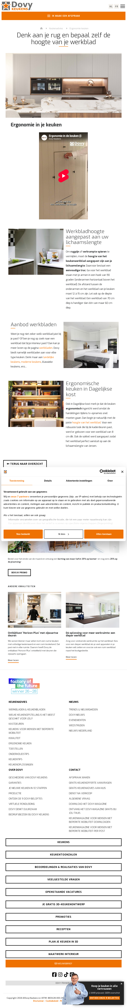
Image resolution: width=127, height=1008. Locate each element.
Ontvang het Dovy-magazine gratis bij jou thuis (92, 811)
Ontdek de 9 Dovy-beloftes (25, 798)
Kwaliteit (14, 738)
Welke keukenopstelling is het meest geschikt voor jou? (32, 716)
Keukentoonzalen (63, 854)
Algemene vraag (79, 798)
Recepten (63, 929)
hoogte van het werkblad (86, 422)
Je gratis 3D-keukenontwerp (63, 904)
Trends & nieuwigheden (83, 709)
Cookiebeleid (52, 1001)
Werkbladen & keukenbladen (27, 709)
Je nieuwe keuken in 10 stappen (28, 788)
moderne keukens (31, 362)
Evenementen (77, 720)
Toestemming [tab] (16, 480)
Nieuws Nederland (80, 730)
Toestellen (16, 748)
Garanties (15, 782)
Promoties (63, 916)
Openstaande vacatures (63, 892)
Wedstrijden (77, 725)
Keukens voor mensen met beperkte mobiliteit (31, 731)
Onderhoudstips (19, 754)
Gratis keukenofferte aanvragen (90, 782)
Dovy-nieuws (77, 714)
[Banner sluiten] (122, 472)
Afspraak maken (79, 777)
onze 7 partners (20, 496)
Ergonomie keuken (79, 28)
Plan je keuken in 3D (63, 941)
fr (116, 6)
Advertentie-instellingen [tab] (79, 480)
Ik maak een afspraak (65, 16)
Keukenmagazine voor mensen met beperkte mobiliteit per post (90, 829)
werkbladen (46, 348)
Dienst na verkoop (80, 793)
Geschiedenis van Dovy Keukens (28, 777)
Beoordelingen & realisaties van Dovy (63, 867)
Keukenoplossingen (21, 764)
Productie (15, 793)
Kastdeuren (16, 723)
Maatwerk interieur (63, 954)
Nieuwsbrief (64, 963)
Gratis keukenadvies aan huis (87, 788)
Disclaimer (38, 1001)
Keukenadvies (56, 28)
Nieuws (74, 702)
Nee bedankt (23, 534)
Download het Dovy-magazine (88, 804)
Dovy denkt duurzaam (23, 809)
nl (111, 6)
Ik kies (61, 534)
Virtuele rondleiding (22, 804)
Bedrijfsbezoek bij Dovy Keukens (29, 814)
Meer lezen (13, 660)
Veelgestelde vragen (63, 879)
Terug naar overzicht (26, 464)
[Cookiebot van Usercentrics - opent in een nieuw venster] (102, 471)
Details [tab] (48, 480)
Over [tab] (110, 480)
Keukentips (15, 759)
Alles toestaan (104, 534)
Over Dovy (16, 770)
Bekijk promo (19, 572)
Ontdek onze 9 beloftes (104, 998)
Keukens (63, 842)
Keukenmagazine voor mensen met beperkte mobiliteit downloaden (90, 820)
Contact (75, 770)
